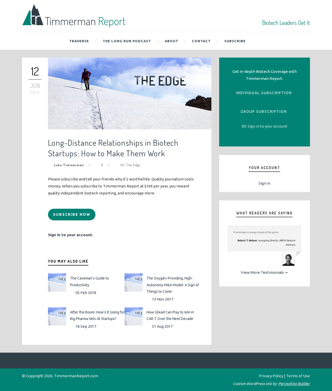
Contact (201, 41)
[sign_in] (267, 126)
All (122, 165)
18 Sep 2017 (85, 326)
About (171, 41)
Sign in (264, 183)
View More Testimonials (262, 272)
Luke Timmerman (69, 165)
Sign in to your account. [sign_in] (70, 235)
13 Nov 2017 (162, 299)
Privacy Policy (271, 376)
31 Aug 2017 (162, 326)
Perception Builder (294, 383)
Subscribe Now (71, 214)
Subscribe (235, 41)
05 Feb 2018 (85, 292)
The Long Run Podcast (127, 41)
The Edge (133, 165)
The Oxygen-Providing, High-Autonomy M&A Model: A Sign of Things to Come (173, 284)
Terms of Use (298, 376)
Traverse (79, 41)
